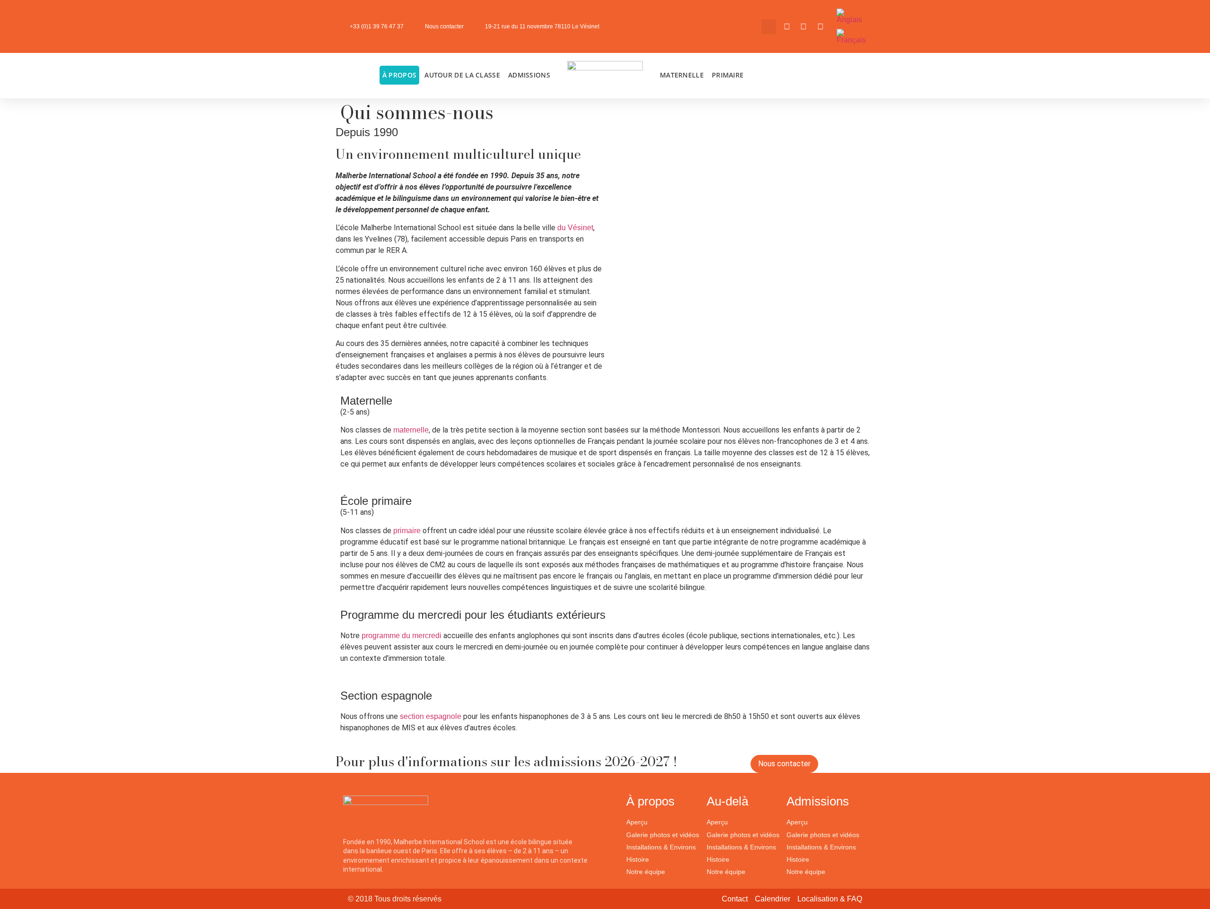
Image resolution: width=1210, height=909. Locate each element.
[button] (768, 26)
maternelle (411, 430)
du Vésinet (575, 228)
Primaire (727, 74)
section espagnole (430, 716)
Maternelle (682, 74)
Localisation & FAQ (829, 899)
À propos (399, 74)
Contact (735, 899)
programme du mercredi (401, 636)
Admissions (529, 74)
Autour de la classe (462, 74)
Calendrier (772, 899)
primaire (408, 531)
